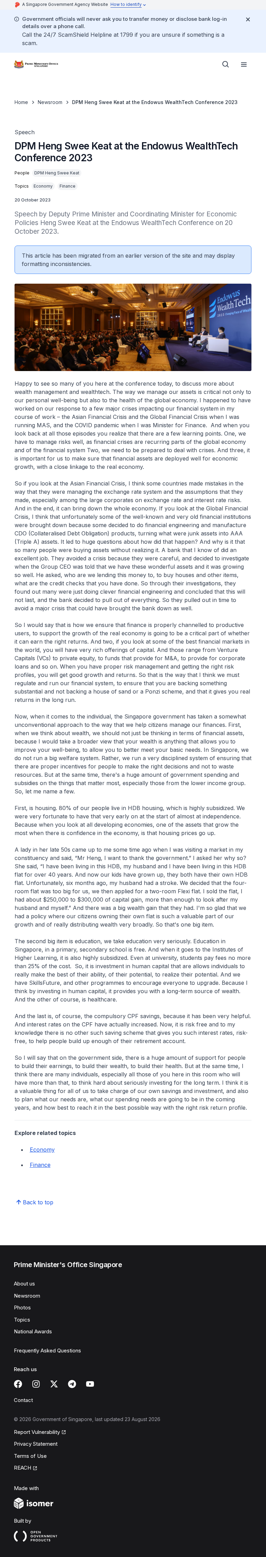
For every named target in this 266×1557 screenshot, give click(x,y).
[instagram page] (36, 1384)
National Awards (33, 1331)
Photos (22, 1307)
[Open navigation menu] (244, 64)
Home (21, 102)
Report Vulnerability (37, 1432)
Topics (22, 1319)
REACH (22, 1467)
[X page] (54, 1384)
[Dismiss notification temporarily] (248, 19)
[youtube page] (90, 1384)
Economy (42, 1149)
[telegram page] (72, 1384)
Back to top (38, 1202)
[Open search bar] (226, 64)
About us (24, 1283)
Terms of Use (30, 1456)
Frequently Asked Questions (47, 1350)
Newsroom (50, 102)
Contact (23, 1400)
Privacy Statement (35, 1443)
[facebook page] (18, 1384)
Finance (40, 1164)
